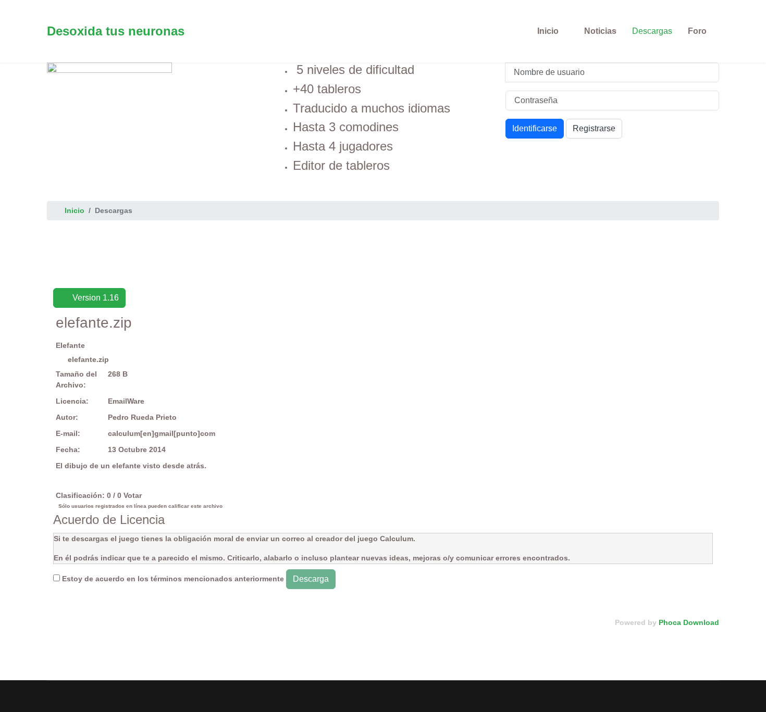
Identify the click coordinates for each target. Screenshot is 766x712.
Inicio (548, 31)
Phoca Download (689, 622)
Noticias (600, 31)
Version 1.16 (94, 297)
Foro (697, 31)
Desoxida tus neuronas (115, 31)
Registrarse (594, 128)
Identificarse (534, 128)
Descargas (652, 31)
